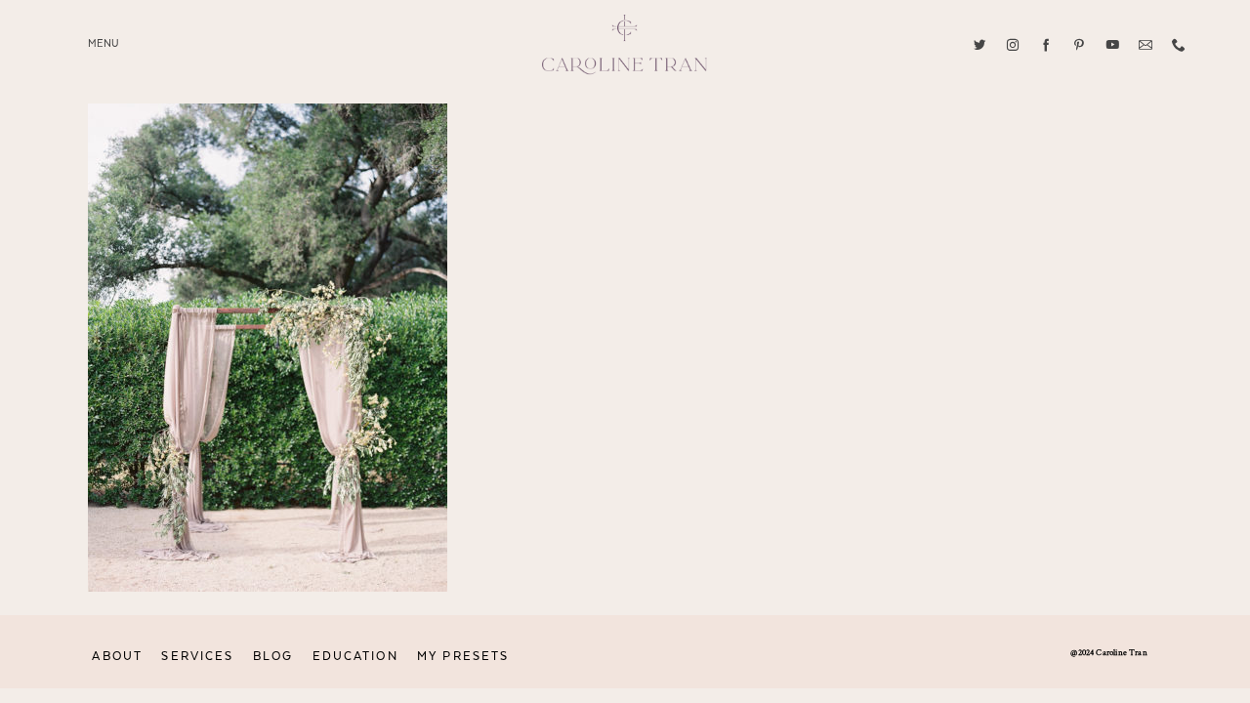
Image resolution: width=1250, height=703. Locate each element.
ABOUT (117, 656)
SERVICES (197, 656)
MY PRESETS (463, 656)
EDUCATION (355, 656)
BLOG (273, 656)
